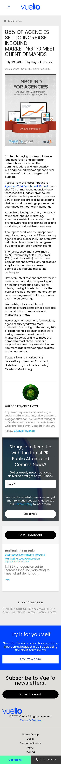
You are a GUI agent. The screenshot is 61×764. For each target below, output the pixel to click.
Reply (7, 579)
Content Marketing (18, 369)
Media (31, 69)
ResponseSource (30, 743)
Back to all (15, 20)
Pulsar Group (30, 734)
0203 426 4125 (48, 759)
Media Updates (47, 612)
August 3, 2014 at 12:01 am (17, 561)
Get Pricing (15, 759)
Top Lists (7, 609)
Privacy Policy (23, 504)
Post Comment (30, 535)
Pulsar (30, 747)
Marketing (46, 609)
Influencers (43, 69)
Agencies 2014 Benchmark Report (26, 186)
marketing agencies (19, 361)
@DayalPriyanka (24, 431)
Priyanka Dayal (42, 62)
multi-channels (35, 365)
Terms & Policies (30, 720)
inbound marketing (27, 357)
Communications (15, 69)
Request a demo (30, 659)
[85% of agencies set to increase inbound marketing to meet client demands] (30, 110)
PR (35, 609)
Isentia (30, 752)
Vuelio (30, 739)
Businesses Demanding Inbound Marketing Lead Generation (25, 556)
